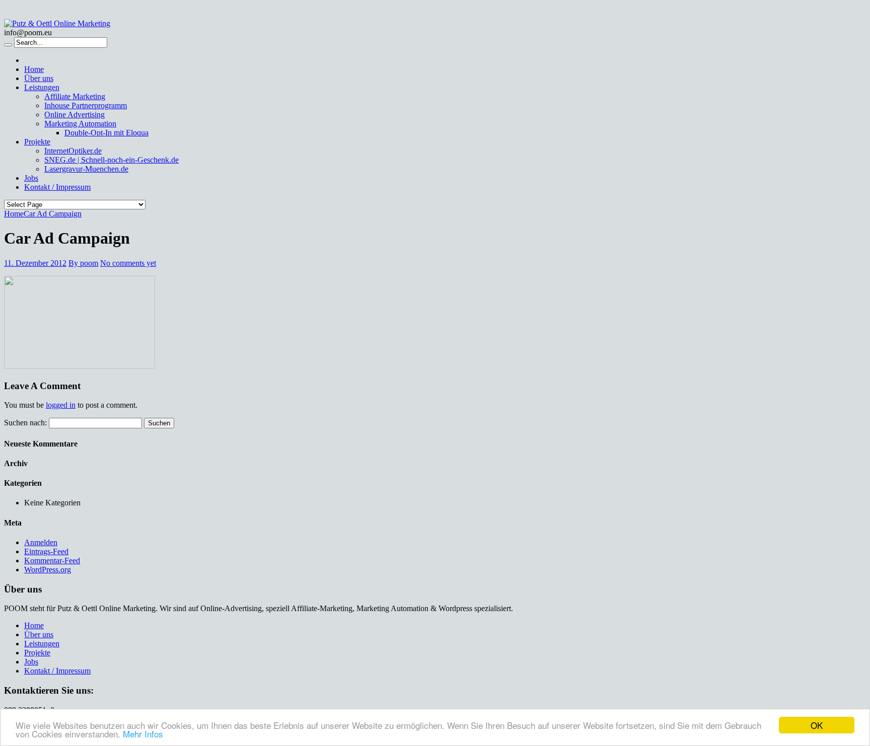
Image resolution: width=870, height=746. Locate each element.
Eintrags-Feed (46, 551)
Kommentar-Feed (52, 560)
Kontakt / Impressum (57, 187)
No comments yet (128, 263)
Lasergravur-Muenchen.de (86, 169)
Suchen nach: (25, 422)
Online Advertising (74, 114)
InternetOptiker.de (73, 150)
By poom (83, 263)
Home (34, 69)
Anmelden (40, 542)
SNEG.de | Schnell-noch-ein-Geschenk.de (111, 160)
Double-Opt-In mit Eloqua (106, 132)
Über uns (38, 78)
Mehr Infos (143, 733)
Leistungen (41, 87)
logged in (61, 405)
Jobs (31, 178)
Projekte (37, 141)
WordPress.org (47, 569)
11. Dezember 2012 (35, 263)
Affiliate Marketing (74, 96)
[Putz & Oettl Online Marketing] (57, 23)
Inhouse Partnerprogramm (85, 105)
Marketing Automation (80, 123)
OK (817, 725)
